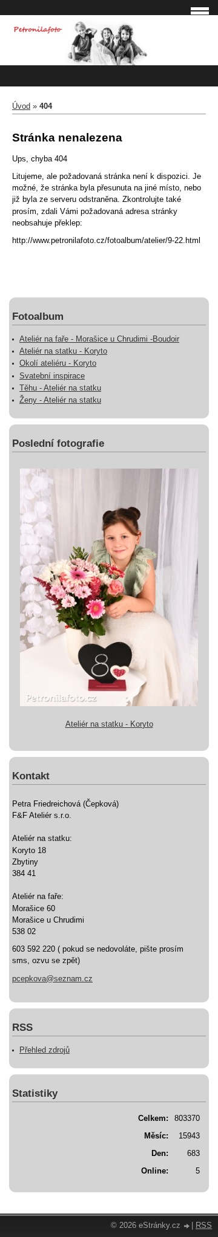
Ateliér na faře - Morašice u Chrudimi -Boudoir (99, 338)
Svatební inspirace (52, 375)
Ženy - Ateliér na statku (60, 399)
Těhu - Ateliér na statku (60, 387)
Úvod (21, 106)
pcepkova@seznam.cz (52, 978)
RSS (204, 1225)
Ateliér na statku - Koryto (63, 351)
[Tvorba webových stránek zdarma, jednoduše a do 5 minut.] (187, 1226)
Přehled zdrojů (44, 1049)
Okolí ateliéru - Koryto (57, 363)
